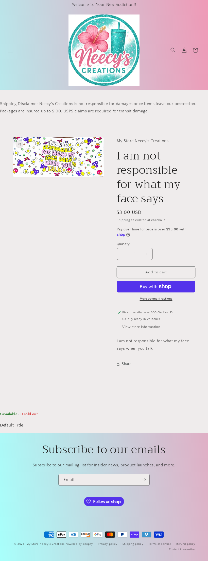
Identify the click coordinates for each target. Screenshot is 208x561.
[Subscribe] (143, 480)
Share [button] (126, 364)
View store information (141, 327)
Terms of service (159, 543)
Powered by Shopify (79, 543)
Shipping (123, 220)
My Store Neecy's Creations (45, 543)
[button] (10, 50)
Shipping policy (133, 543)
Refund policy (185, 543)
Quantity (123, 244)
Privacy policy (107, 543)
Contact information (182, 549)
